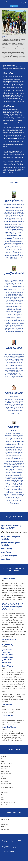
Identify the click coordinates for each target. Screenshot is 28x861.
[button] (6, 2)
